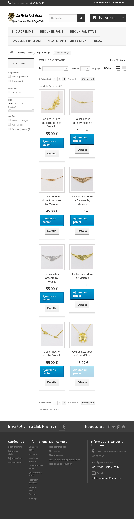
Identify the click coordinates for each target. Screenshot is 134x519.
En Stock (18, 81)
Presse (32, 494)
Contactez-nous (102, 2)
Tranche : (12, 103)
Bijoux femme (22, 31)
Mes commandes (57, 447)
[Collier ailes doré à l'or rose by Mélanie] (82, 180)
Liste (124, 71)
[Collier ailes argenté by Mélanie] (52, 257)
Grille (118, 71)
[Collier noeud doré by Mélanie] (82, 102)
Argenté (17, 125)
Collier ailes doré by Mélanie (82, 276)
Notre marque (15, 462)
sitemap (33, 498)
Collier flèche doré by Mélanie (51, 353)
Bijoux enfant (51, 31)
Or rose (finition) (21, 129)
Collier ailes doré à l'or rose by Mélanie (82, 200)
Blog (98, 41)
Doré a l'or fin (20, 120)
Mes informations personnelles (64, 459)
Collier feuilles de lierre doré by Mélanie (52, 122)
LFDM (16, 92)
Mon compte (58, 442)
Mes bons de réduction (60, 464)
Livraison (33, 454)
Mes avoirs (54, 451)
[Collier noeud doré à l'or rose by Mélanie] (52, 180)
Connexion (118, 2)
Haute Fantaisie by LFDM (67, 41)
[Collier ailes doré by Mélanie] (82, 257)
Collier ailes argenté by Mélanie (51, 278)
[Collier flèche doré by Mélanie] (52, 335)
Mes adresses (56, 455)
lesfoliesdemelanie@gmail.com (106, 478)
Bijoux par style (83, 31)
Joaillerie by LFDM (26, 41)
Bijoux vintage (43, 52)
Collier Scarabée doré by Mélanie (82, 353)
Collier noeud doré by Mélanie (82, 120)
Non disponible (20, 76)
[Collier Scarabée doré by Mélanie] (82, 335)
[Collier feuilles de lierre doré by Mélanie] (52, 102)
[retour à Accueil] (11, 53)
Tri (40, 68)
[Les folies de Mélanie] (26, 18)
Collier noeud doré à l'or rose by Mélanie (51, 200)
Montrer (75, 68)
